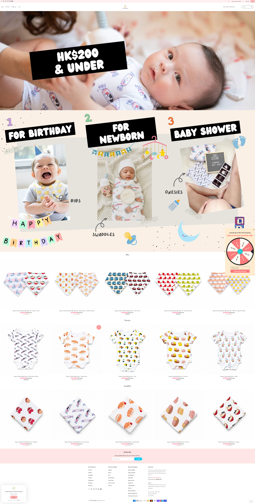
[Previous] (7, 287)
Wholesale (90, 483)
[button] (3, 7)
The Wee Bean (94, 500)
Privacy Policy (111, 480)
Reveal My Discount (240, 271)
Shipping (110, 470)
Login (248, 1)
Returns (109, 472)
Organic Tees (130, 483)
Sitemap (109, 485)
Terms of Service (111, 483)
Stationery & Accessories (133, 496)
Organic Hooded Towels (132, 493)
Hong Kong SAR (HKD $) (236, 1)
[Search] (252, 6)
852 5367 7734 (159, 479)
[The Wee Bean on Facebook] (3, 1)
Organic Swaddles (131, 470)
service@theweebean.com (156, 477)
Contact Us (90, 485)
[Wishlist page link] (228, 1)
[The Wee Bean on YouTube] (12, 1)
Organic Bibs (130, 477)
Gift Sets (129, 488)
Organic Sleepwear (131, 472)
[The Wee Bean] (125, 6)
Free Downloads (111, 477)
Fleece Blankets (131, 475)
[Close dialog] (254, 230)
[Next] (248, 287)
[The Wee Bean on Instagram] (5, 1)
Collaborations (91, 480)
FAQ (109, 475)
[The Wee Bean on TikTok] (10, 1)
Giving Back (90, 475)
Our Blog (90, 472)
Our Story (90, 470)
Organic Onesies (131, 480)
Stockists (90, 477)
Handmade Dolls (131, 485)
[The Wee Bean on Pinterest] (7, 1)
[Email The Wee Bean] (1, 1)
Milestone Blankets (131, 490)
